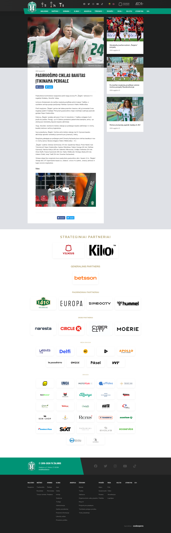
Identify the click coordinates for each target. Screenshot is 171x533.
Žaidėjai (49, 487)
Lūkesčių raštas (61, 516)
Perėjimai (50, 494)
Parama (101, 494)
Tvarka (81, 491)
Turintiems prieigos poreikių (87, 509)
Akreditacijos (112, 494)
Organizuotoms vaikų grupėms (88, 498)
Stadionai (59, 498)
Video (109, 491)
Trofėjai (58, 502)
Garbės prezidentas (62, 509)
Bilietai (129, 11)
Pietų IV (81, 502)
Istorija (58, 494)
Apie (57, 487)
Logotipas (111, 498)
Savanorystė (102, 491)
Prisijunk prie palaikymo (86, 505)
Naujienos (44, 11)
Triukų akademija (84, 513)
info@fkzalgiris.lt (44, 469)
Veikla (58, 491)
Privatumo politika (61, 520)
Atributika (139, 11)
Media (120, 11)
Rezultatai (40, 491)
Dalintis (40, 87)
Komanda (66, 11)
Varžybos (55, 11)
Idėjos (100, 487)
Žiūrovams (98, 11)
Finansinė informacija (62, 513)
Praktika (101, 498)
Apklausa (82, 494)
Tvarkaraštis (40, 487)
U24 (148, 11)
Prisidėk (110, 11)
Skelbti (50, 87)
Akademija (87, 11)
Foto (109, 487)
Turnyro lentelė (41, 494)
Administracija (60, 505)
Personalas (50, 491)
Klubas (76, 11)
